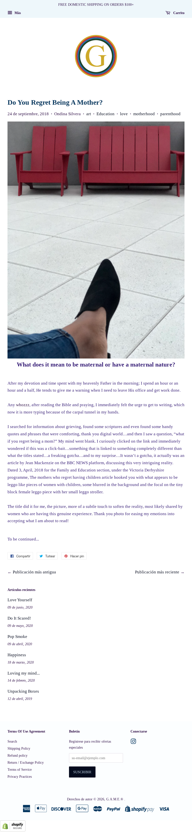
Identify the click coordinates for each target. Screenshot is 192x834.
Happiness (17, 654)
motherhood (144, 113)
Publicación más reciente (157, 572)
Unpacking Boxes (23, 691)
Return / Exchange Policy (26, 762)
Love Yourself (20, 600)
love (124, 113)
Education (105, 113)
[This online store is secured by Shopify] (13, 830)
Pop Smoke (17, 636)
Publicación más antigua (34, 572)
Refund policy (18, 755)
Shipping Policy (19, 748)
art (88, 113)
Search (12, 741)
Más (17, 13)
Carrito (178, 13)
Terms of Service (20, 769)
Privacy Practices (20, 777)
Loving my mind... (24, 673)
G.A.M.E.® (115, 799)
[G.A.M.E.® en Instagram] (133, 742)
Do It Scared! (19, 618)
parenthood (170, 113)
